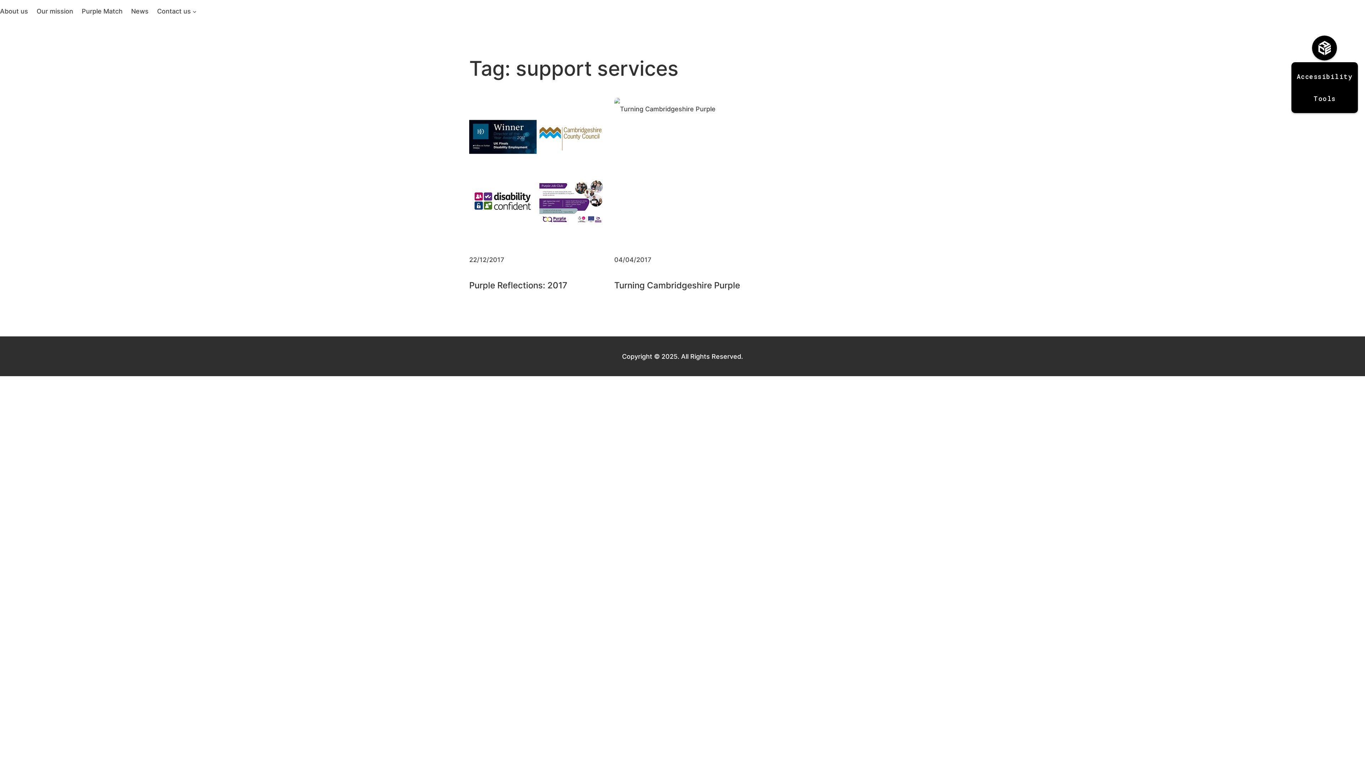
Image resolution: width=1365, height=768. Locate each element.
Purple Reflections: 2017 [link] (518, 285)
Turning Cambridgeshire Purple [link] (677, 285)
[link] (14, 11)
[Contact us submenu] (195, 11)
